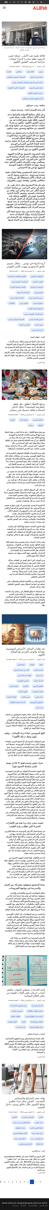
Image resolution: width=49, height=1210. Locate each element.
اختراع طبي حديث (37, 1139)
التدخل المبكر (38, 681)
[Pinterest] (33, 2)
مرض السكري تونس (36, 298)
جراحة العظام (20, 1128)
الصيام (12, 420)
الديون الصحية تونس (36, 319)
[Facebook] (41, 2)
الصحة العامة (38, 670)
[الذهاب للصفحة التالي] (5, 1182)
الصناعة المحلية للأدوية (17, 287)
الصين (41, 1117)
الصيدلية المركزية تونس (16, 319)
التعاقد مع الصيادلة (37, 1022)
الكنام (24, 1022)
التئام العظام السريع (20, 1133)
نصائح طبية (21, 664)
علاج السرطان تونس (17, 298)
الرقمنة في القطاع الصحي (34, 1016)
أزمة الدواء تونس (37, 330)
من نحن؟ (15, 1205)
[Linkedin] (25, 2)
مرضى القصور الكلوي (35, 93)
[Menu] (4, 7)
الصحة (9, 72)
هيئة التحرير (43, 1205)
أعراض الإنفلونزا (23, 681)
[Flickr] (6, 2)
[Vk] (5, 2)
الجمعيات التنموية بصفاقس (16, 77)
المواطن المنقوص (37, 276)
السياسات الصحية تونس (19, 282)
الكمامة (25, 686)
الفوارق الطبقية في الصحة (17, 276)
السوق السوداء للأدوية (35, 308)
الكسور (14, 1117)
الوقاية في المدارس (24, 675)
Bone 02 (40, 1144)
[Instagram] (18, 2)
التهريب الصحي (38, 282)
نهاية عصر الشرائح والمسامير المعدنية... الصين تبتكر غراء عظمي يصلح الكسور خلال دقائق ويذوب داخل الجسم (25, 1102)
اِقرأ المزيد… (41, 362)
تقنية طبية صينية (37, 1133)
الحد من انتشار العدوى (21, 670)
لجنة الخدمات (20, 1027)
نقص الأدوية (39, 325)
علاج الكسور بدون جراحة (21, 1122)
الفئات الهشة (12, 1022)
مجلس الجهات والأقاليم (35, 1011)
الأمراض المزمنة (37, 1006)
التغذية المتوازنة (37, 691)
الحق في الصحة (24, 325)
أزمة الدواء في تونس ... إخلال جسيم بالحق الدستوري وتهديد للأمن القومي (26, 264)
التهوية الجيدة (22, 691)
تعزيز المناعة (25, 697)
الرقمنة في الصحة (37, 287)
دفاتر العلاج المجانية (36, 1027)
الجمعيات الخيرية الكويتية (16, 88)
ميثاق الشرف (32, 1205)
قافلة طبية (30, 72)
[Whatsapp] (10, 2)
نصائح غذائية (24, 420)
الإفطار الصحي (38, 420)
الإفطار (40, 425)
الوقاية (32, 664)
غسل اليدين (39, 697)
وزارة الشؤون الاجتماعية (18, 1006)
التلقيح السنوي (38, 686)
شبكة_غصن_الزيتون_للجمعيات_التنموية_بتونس (27, 82)
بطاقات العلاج (15, 1016)
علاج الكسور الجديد (36, 1128)
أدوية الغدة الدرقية (23, 292)
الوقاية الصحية (11, 697)
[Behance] (14, 2)
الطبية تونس (24, 303)
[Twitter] (37, 2)
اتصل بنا (23, 1205)
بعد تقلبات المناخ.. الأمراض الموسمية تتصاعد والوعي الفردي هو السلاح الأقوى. (25, 651)
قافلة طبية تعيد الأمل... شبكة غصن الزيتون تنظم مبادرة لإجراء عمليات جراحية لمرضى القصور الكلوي (26, 58)
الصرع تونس (38, 292)
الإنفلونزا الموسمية (36, 702)
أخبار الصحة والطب (25, 1144)
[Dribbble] (22, 2)
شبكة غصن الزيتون (36, 77)
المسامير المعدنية (28, 1117)
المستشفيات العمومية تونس (33, 314)
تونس (41, 72)
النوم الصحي (14, 686)
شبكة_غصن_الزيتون (36, 88)
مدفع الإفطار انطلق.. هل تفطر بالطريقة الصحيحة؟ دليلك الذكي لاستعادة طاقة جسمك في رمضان (27, 407)
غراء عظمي (39, 1122)
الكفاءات (11, 303)
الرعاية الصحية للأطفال (17, 702)
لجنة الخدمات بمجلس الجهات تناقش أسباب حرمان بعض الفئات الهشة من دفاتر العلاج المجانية (25, 992)
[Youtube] (29, 2)
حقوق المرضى (38, 303)
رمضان (31, 425)
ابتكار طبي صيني (20, 1139)
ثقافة (41, 664)
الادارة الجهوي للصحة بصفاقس (33, 98)
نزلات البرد (39, 708)
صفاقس (19, 72)
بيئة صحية (39, 675)
